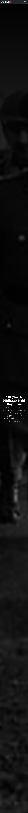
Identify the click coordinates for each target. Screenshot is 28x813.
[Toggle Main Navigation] (25, 2)
